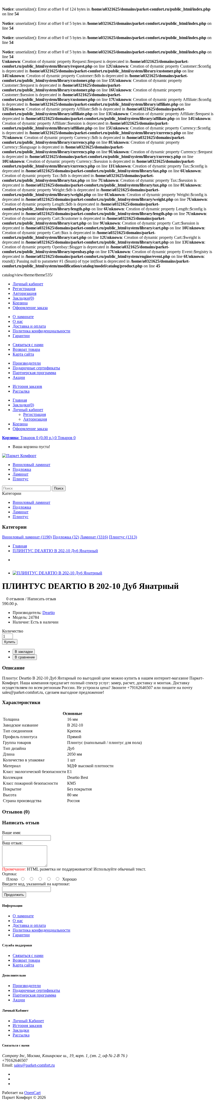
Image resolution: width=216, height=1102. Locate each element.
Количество (12, 631)
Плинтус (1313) (123, 537)
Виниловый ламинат (31, 464)
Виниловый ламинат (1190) (27, 537)
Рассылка (21, 391)
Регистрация (24, 288)
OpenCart (32, 1092)
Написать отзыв (41, 599)
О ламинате (23, 316)
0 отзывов (15, 599)
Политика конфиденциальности (41, 331)
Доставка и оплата (29, 326)
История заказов (27, 386)
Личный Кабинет (28, 1021)
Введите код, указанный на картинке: (36, 884)
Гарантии (21, 335)
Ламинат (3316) (94, 537)
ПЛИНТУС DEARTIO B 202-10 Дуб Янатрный (55, 550)
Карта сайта (23, 354)
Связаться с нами (28, 344)
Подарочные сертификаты (36, 368)
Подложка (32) (66, 537)
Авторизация (24, 293)
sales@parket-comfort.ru (34, 1065)
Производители (27, 363)
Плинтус (20, 479)
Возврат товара (26, 349)
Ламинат (20, 474)
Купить (9, 642)
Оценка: (9, 874)
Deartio (48, 612)
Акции (19, 377)
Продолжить (14, 895)
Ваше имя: (11, 832)
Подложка (22, 469)
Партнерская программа (34, 372)
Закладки (21, 1030)
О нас (18, 321)
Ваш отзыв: (12, 843)
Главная (20, 546)
